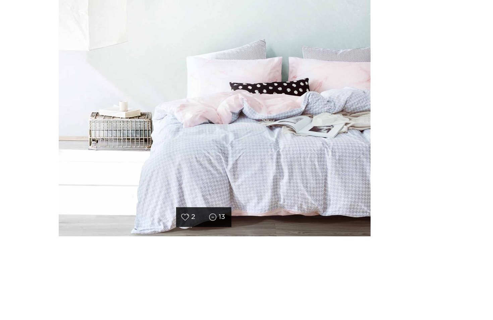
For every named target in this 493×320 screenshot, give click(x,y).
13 (222, 217)
